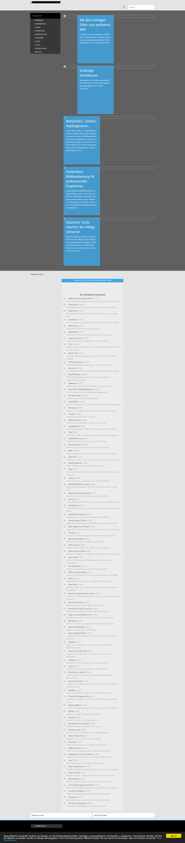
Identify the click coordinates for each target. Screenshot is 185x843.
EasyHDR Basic (74, 374)
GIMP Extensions (75, 748)
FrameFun (72, 320)
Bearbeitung (40, 24)
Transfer (39, 38)
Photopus (72, 797)
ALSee (71, 578)
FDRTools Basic (74, 420)
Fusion (71, 666)
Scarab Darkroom (75, 681)
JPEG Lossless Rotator (77, 572)
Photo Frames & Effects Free (80, 615)
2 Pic (70, 344)
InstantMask (73, 402)
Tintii (70, 432)
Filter (37, 41)
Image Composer (75, 338)
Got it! (174, 835)
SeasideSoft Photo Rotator (79, 724)
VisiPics (71, 478)
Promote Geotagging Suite (79, 696)
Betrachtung (41, 34)
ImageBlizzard (74, 426)
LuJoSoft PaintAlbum (76, 791)
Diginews (39, 20)
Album (37, 27)
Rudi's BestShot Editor (77, 633)
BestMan (72, 690)
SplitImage (72, 383)
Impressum (40, 826)
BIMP (70, 451)
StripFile (71, 642)
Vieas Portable (74, 773)
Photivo (71, 499)
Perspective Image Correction (80, 609)
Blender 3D (73, 353)
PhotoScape (73, 305)
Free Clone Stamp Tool (77, 651)
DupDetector (73, 332)
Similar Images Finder (77, 521)
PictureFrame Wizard (77, 672)
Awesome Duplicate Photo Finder (81, 594)
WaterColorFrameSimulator (79, 493)
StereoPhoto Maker (76, 539)
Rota (70, 469)
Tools (37, 45)
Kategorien (37, 16)
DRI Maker (72, 621)
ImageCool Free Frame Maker (80, 754)
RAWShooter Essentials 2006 (80, 298)
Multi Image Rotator (76, 766)
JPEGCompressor (75, 362)
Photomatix (73, 311)
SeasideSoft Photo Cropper (79, 484)
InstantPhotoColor (75, 438)
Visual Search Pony (76, 602)
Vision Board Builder (76, 627)
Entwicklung (40, 48)
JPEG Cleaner (74, 545)
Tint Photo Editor (75, 396)
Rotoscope (72, 408)
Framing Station (75, 566)
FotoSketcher (74, 505)
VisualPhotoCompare (77, 514)
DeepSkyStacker (75, 463)
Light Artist (72, 457)
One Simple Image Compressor (81, 785)
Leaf (70, 760)
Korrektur (40, 31)
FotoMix (71, 414)
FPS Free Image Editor (77, 803)
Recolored (72, 742)
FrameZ (71, 717)
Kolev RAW (73, 557)
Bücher (38, 52)
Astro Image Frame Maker (79, 527)
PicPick (71, 711)
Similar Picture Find (76, 736)
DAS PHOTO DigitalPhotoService (81, 389)
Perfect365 (73, 585)
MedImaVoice (74, 779)
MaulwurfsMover (75, 705)
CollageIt (72, 660)
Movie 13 (72, 368)
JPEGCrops (73, 326)
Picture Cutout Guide (76, 551)
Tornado (71, 533)
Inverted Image (74, 730)
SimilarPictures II (75, 445)
